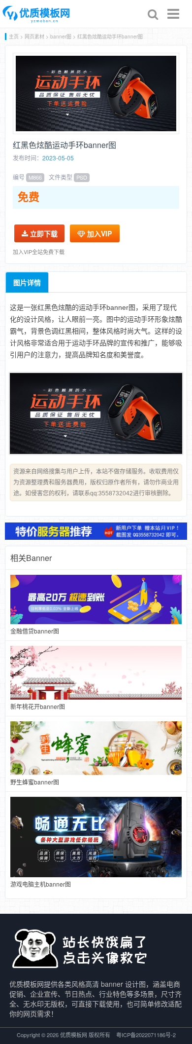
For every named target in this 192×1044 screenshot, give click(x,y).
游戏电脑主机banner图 (40, 884)
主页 (14, 36)
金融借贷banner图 (34, 631)
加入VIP (98, 233)
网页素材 (34, 36)
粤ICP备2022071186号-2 (146, 1035)
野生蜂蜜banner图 (34, 782)
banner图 (60, 36)
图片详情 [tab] (27, 282)
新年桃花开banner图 (37, 706)
